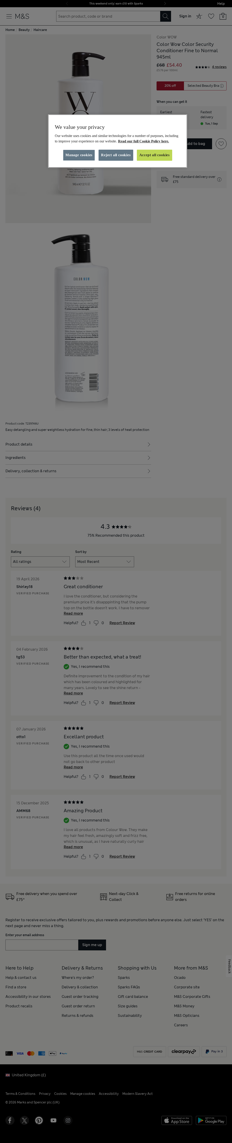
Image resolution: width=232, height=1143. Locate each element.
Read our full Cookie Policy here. (143, 141)
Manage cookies (78, 155)
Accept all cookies (154, 155)
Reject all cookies (115, 155)
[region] (117, 141)
